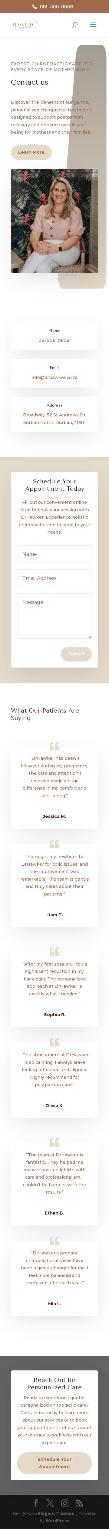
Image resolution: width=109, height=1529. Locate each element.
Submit (76, 654)
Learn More (31, 152)
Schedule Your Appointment (54, 1463)
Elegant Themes (56, 1513)
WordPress (57, 1521)
